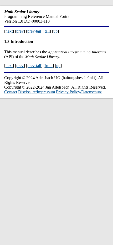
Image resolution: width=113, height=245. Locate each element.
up (55, 31)
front (49, 65)
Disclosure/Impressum (36, 92)
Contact (10, 92)
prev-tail (34, 31)
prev (20, 31)
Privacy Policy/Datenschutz (79, 92)
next (9, 31)
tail (47, 31)
